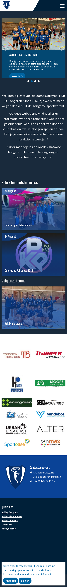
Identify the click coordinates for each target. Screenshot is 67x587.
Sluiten (25, 580)
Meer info (17, 76)
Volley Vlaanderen (12, 516)
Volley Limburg (10, 520)
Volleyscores (9, 528)
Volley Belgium (10, 512)
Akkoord (11, 580)
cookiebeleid (21, 574)
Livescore (7, 524)
